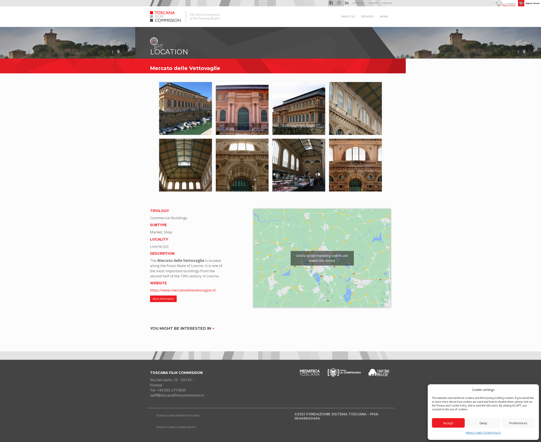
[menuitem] (373, 3)
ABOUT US (348, 16)
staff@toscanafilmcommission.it (177, 395)
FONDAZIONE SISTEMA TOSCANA (177, 415)
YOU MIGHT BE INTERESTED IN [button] (181, 328)
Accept (448, 423)
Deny (483, 423)
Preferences (518, 423)
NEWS (384, 16)
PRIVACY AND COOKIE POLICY (483, 433)
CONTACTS (358, 3)
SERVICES (367, 16)
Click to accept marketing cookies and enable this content (322, 258)
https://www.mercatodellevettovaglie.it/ (183, 290)
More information (163, 299)
